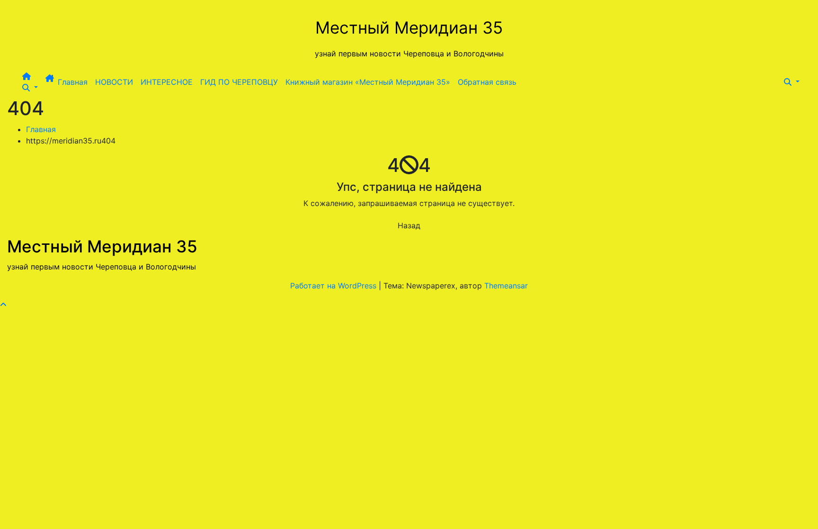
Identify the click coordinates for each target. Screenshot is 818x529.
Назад (409, 225)
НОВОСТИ (114, 82)
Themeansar (506, 285)
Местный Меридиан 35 (409, 27)
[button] (30, 87)
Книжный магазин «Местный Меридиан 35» (367, 82)
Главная (73, 82)
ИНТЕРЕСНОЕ (167, 82)
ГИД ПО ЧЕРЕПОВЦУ (239, 82)
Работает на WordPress (334, 285)
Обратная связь (487, 82)
